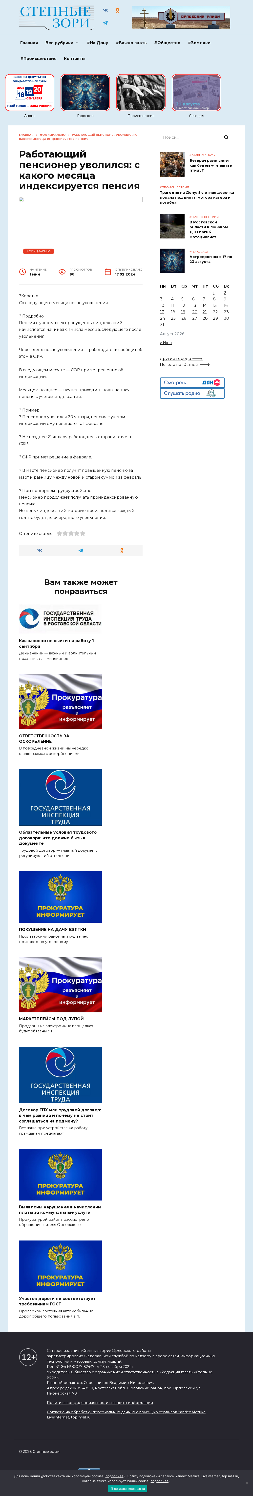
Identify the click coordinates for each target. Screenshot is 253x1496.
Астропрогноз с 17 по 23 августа (211, 259)
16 (226, 305)
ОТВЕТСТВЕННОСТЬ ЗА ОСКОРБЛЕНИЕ (44, 738)
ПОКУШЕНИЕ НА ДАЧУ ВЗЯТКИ (52, 929)
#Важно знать (131, 42)
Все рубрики (59, 42)
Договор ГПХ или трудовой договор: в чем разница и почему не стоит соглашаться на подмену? (60, 1115)
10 (162, 305)
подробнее (115, 1476)
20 (194, 312)
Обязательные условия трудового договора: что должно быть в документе (58, 838)
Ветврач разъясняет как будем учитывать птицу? (211, 165)
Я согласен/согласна (128, 1489)
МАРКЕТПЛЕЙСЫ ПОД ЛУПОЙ (51, 1019)
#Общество (167, 42)
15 (215, 305)
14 (205, 305)
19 (183, 312)
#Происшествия (38, 58)
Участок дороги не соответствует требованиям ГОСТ (57, 1301)
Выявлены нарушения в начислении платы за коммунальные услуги (60, 1210)
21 (205, 312)
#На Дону (97, 42)
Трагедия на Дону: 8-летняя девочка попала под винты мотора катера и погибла (197, 197)
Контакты (74, 58)
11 (172, 305)
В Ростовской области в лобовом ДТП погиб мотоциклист (209, 229)
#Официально (39, 251)
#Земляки (199, 42)
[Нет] (246, 1482)
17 (162, 312)
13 (194, 305)
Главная (29, 42)
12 (183, 305)
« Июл (166, 342)
